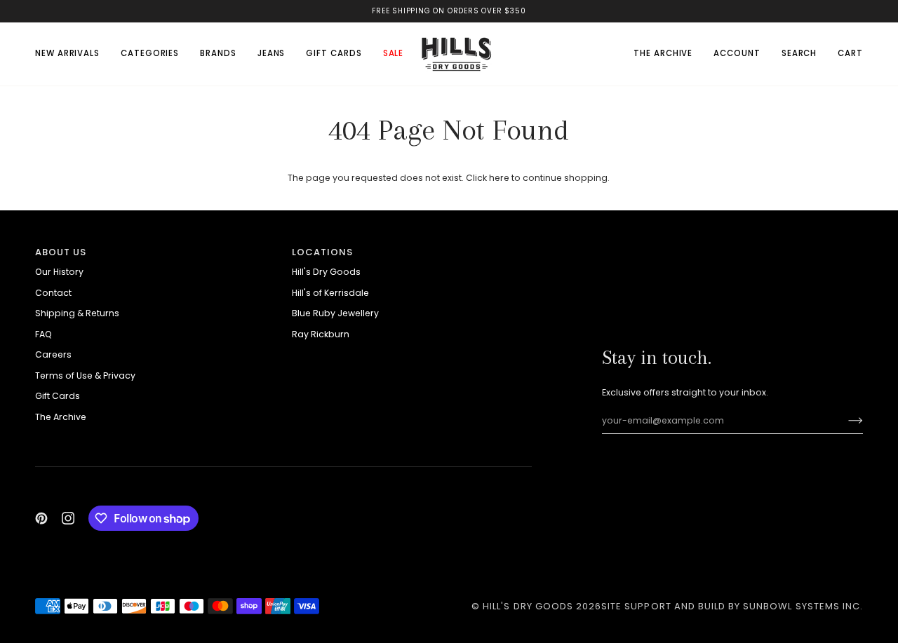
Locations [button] (322, 252)
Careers (53, 354)
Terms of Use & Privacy (85, 375)
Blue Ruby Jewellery (335, 313)
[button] (149, 54)
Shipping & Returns (77, 313)
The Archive (60, 417)
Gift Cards (57, 396)
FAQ (43, 334)
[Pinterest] (41, 518)
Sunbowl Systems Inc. (803, 606)
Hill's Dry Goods (326, 272)
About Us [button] (60, 252)
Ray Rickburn (320, 334)
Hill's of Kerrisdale (330, 293)
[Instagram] (68, 518)
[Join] (844, 421)
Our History (59, 272)
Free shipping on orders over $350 (448, 11)
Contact (53, 293)
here (499, 178)
